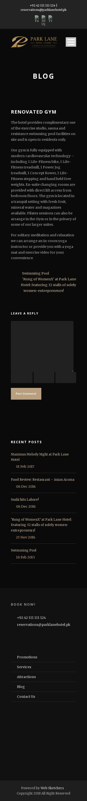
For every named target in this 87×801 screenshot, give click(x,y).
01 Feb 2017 (25, 466)
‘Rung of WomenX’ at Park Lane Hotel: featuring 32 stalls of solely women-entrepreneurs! (41, 525)
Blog (21, 687)
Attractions (26, 677)
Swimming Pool (23, 550)
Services (24, 667)
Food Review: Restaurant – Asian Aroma (42, 480)
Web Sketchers (52, 788)
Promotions (27, 657)
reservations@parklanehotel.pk (43, 10)
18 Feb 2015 (25, 557)
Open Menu (71, 42)
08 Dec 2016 (26, 486)
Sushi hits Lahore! (25, 500)
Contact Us (26, 696)
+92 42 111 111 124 (42, 5)
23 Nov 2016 (25, 537)
